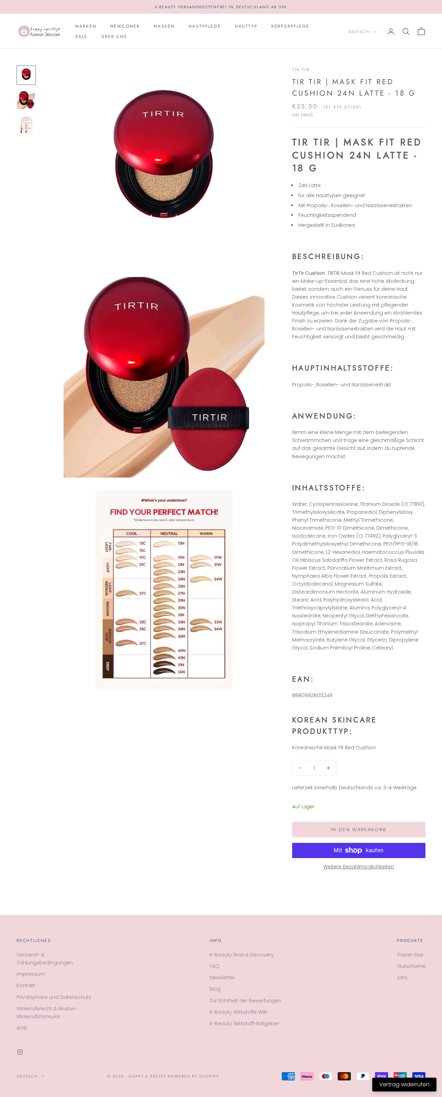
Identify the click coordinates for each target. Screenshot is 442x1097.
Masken (164, 26)
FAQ (214, 966)
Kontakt (26, 985)
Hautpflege (205, 26)
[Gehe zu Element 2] (26, 100)
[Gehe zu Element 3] (26, 125)
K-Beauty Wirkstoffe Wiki (238, 1012)
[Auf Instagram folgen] (20, 1052)
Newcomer (125, 26)
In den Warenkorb (358, 829)
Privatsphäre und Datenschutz (54, 997)
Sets (402, 977)
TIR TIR (301, 70)
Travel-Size (410, 954)
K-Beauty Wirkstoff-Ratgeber (244, 1023)
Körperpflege (290, 26)
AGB (22, 1027)
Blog (215, 988)
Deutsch (358, 32)
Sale (81, 36)
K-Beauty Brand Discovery (242, 954)
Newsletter (222, 977)
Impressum (31, 974)
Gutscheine (411, 966)
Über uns (114, 36)
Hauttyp (246, 26)
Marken (85, 26)
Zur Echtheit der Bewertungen (245, 1000)
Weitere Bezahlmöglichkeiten (358, 866)
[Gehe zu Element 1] (26, 75)
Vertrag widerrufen (404, 1084)
